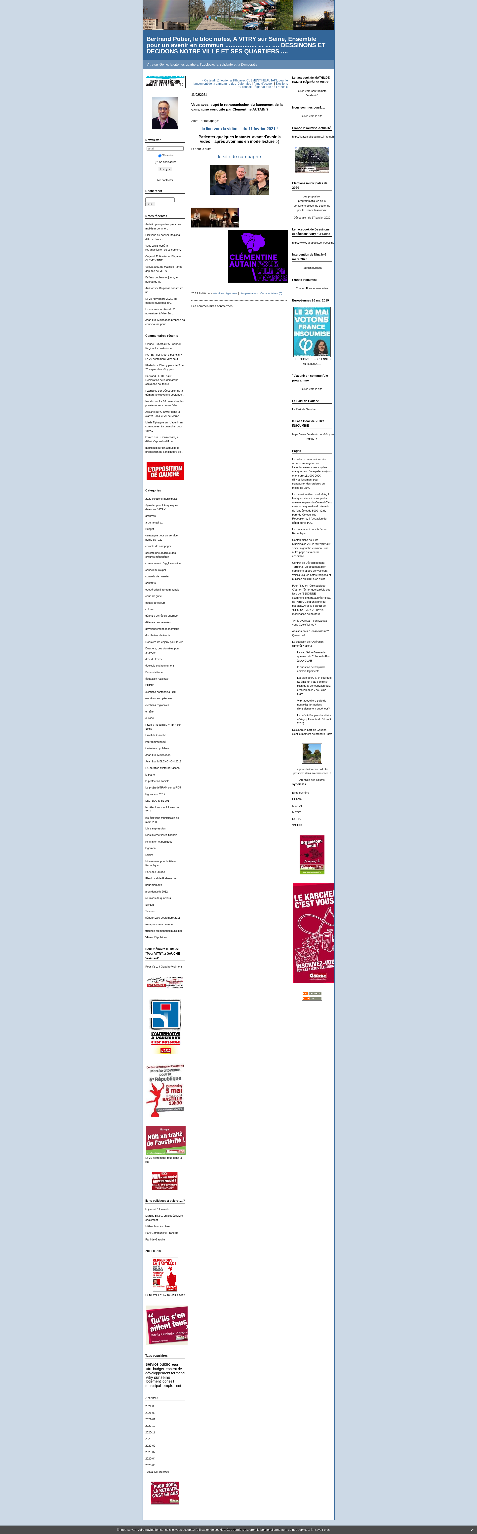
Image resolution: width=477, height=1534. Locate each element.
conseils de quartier (157, 576)
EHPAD (149, 685)
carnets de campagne (158, 546)
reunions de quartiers (158, 898)
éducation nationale (156, 678)
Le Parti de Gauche (304, 409)
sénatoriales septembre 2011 (162, 917)
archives (150, 515)
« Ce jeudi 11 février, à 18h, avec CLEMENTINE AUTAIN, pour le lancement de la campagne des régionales (241, 82)
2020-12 (150, 1425)
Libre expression (155, 828)
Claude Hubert (154, 343)
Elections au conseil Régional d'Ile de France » (263, 85)
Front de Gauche (155, 735)
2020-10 (150, 1438)
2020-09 (150, 1445)
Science (150, 911)
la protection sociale (157, 781)
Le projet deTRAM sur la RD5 (163, 787)
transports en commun (159, 924)
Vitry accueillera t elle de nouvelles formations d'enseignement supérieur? (313, 704)
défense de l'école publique (161, 615)
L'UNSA (297, 799)
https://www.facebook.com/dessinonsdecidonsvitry (322, 242)
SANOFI (150, 904)
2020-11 (150, 1432)
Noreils (149, 401)
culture (149, 609)
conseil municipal (155, 569)
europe (149, 717)
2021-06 (150, 1406)
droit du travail (153, 659)
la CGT (296, 812)
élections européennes (159, 698)
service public (158, 1364)
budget (158, 1369)
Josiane (150, 411)
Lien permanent (248, 293)
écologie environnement (159, 665)
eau (175, 1364)
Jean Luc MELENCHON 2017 (163, 761)
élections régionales (157, 705)
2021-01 (150, 1419)
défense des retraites (158, 622)
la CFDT (297, 805)
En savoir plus (320, 1530)
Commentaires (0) (271, 293)
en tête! (149, 711)
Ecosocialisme (154, 672)
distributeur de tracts (157, 635)
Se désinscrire (167, 161)
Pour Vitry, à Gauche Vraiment (163, 966)
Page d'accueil (263, 83)
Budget (149, 528)
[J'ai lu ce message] (472, 1530)
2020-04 (150, 1458)
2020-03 (150, 1465)
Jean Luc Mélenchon (157, 754)
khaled (149, 437)
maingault (151, 447)
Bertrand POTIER (156, 375)
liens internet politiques (158, 841)
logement (150, 848)
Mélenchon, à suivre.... (159, 1226)
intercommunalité (155, 741)
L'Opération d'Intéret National (162, 767)
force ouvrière (300, 792)
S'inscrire (167, 155)
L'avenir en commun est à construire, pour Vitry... (164, 426)
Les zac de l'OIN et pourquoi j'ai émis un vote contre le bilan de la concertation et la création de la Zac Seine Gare (314, 686)
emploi (168, 1385)
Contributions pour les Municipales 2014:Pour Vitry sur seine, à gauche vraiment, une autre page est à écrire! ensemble (311, 548)
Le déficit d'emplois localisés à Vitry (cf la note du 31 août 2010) (314, 719)
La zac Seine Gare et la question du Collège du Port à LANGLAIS (313, 656)
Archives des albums (312, 779)
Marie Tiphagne (154, 422)
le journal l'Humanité (157, 1209)
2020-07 (150, 1452)
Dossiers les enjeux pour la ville (164, 641)
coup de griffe (153, 596)
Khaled (149, 365)
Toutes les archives (157, 1471)
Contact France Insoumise (312, 288)
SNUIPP (297, 825)
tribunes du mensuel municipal (163, 930)
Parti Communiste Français (161, 1232)
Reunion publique (312, 267)
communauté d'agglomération (163, 563)
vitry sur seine (158, 1377)
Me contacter (165, 180)
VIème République (156, 937)
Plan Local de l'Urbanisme (160, 878)
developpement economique (162, 628)
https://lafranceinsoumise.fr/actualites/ (315, 136)
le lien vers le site (312, 115)
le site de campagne (239, 156)
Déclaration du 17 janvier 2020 (312, 217)
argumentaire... (154, 522)
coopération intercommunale (162, 589)
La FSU (296, 818)
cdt (178, 1386)
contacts (150, 582)
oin (148, 1368)
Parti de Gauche (155, 871)
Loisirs (149, 854)
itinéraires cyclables (157, 748)
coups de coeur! (155, 602)
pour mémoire (153, 884)
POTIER (150, 354)
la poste (150, 774)
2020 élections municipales (161, 498)
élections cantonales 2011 (160, 691)
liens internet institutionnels (161, 834)
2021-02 (150, 1412)
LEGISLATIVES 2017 (158, 800)
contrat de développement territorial (165, 1371)
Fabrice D (151, 390)
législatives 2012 (155, 794)
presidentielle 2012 (156, 891)
